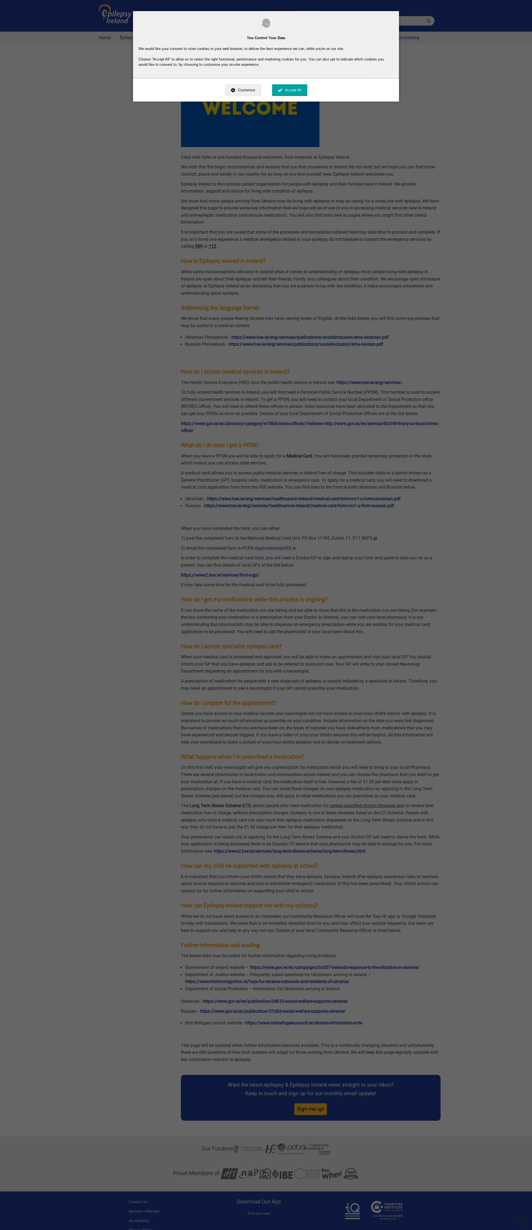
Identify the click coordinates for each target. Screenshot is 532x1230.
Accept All (293, 90)
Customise (246, 90)
